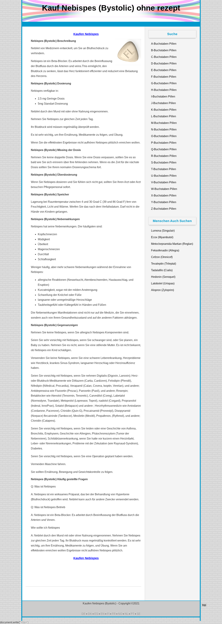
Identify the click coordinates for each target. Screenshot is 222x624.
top (204, 605)
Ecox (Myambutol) (162, 237)
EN (103, 613)
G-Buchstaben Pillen (164, 83)
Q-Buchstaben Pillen (164, 149)
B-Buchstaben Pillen (163, 50)
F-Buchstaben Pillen (163, 76)
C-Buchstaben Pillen (164, 56)
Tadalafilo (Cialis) (162, 270)
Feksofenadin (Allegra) (165, 250)
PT (132, 613)
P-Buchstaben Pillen (163, 142)
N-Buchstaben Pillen (164, 129)
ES (96, 613)
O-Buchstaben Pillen (164, 136)
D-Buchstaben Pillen (164, 63)
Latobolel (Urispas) (162, 283)
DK (90, 613)
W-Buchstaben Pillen (164, 188)
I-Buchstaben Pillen (163, 96)
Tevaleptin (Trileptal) (163, 263)
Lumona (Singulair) (163, 230)
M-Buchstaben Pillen (164, 122)
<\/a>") (25, 622)
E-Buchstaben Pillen (163, 70)
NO (120, 613)
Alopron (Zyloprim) (162, 290)
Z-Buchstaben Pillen (163, 208)
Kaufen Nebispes (86, 34)
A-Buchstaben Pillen (163, 43)
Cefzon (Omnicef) (162, 257)
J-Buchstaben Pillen (163, 103)
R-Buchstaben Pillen (164, 155)
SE (138, 613)
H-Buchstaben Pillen (164, 89)
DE (84, 613)
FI (108, 613)
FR (114, 613)
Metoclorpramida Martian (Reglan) (172, 243)
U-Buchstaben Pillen (164, 175)
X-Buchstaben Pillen (163, 195)
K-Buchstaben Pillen (163, 109)
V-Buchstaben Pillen (163, 182)
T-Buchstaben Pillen (163, 169)
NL (126, 613)
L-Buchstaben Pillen (163, 116)
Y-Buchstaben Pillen (163, 202)
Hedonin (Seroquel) (163, 276)
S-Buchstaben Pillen (163, 162)
